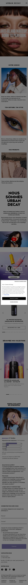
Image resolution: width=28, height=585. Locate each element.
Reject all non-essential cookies (20, 281)
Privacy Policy (6, 294)
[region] (14, 292)
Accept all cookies (14, 298)
